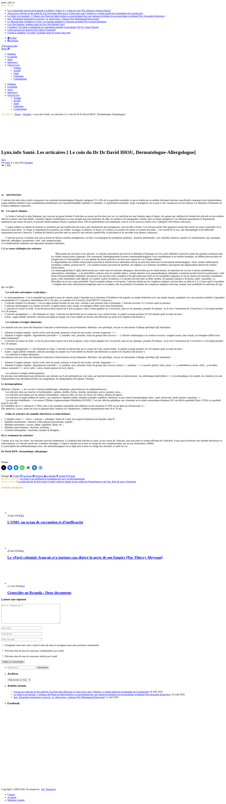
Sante (16, 73)
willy (7, 162)
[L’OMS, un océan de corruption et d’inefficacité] (23, 513)
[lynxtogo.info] (9, 46)
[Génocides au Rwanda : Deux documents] (23, 583)
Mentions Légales (16, 800)
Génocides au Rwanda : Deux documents (39, 593)
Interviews (12, 62)
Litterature (19, 76)
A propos (11, 797)
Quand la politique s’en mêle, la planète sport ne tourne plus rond (38, 32)
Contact (11, 794)
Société (17, 70)
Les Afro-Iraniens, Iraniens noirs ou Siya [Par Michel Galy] (36, 24)
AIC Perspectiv (48, 789)
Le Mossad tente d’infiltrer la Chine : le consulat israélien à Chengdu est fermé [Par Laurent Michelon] (57, 21)
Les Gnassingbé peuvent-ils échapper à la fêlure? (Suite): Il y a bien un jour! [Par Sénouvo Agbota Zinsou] (59, 10)
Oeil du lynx (13, 65)
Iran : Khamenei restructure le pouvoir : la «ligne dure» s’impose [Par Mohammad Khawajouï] (53, 19)
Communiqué (20, 79)
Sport (10, 59)
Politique (11, 54)
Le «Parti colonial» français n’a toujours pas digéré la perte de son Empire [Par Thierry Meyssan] (85, 557)
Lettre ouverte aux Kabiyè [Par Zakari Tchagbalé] (31, 30)
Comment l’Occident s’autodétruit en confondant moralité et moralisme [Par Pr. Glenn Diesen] (53, 27)
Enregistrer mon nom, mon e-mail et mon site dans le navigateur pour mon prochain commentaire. (52, 645)
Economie (12, 56)
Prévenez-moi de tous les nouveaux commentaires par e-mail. (34, 650)
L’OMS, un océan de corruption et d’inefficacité (45, 522)
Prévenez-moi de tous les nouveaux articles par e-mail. (31, 656)
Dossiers (28, 162)
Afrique (17, 67)
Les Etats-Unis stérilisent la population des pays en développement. (52, 479)
